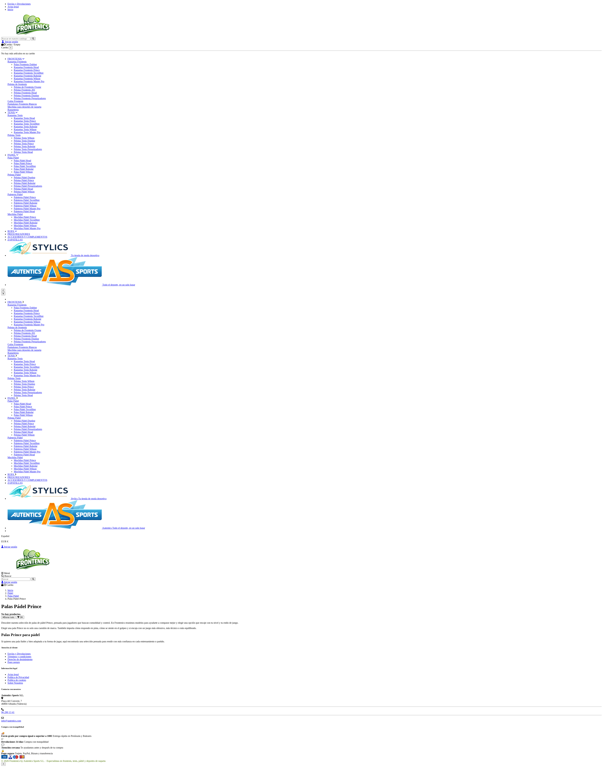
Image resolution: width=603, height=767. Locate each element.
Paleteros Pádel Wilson (25, 205)
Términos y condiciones (19, 656)
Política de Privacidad (18, 677)
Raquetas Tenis (15, 115)
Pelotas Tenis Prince (24, 143)
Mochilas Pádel (15, 214)
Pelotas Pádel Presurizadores (28, 186)
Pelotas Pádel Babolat (24, 183)
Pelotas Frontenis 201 (24, 90)
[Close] (3, 293)
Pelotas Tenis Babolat (24, 146)
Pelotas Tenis (14, 135)
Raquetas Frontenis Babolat (27, 75)
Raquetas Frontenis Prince (27, 70)
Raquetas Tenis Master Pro (27, 132)
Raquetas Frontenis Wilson (27, 78)
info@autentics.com (11, 720)
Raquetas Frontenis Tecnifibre (28, 73)
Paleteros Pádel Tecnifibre (27, 200)
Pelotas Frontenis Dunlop (26, 95)
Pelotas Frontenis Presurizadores (30, 98)
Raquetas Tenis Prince (25, 121)
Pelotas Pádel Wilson (24, 191)
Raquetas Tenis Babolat (25, 126)
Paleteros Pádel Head (24, 211)
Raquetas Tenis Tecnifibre (27, 123)
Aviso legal (13, 6)
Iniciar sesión (10, 546)
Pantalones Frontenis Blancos (22, 104)
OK (21, 617)
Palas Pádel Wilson (23, 172)
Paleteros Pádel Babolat (25, 203)
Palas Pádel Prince (23, 163)
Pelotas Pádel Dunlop (24, 177)
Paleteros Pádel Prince (25, 197)
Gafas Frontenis (15, 101)
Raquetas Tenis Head (24, 118)
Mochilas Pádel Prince (25, 217)
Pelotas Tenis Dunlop (24, 140)
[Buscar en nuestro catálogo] (33, 38)
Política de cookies (17, 680)
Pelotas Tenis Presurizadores (28, 149)
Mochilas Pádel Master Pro (27, 228)
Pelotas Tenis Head (23, 152)
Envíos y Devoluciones (19, 4)
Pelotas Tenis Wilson (24, 138)
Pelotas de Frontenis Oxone (27, 87)
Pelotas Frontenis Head (25, 92)
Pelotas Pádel (14, 174)
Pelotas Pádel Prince (24, 180)
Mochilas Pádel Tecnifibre (27, 220)
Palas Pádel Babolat (23, 169)
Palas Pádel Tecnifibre (25, 166)
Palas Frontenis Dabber (25, 64)
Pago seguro (14, 662)
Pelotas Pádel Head (23, 188)
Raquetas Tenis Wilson (25, 129)
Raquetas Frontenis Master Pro (29, 81)
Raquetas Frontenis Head (26, 67)
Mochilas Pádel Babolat (25, 222)
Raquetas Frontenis (17, 61)
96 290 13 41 (7, 712)
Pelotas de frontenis (17, 84)
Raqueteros (13, 109)
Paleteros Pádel (15, 194)
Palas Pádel (13, 157)
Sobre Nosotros (15, 683)
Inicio (10, 9)
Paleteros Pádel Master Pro (27, 208)
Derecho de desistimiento (20, 659)
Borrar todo (9, 617)
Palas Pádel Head (22, 160)
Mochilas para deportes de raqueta (24, 107)
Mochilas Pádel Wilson (25, 225)
